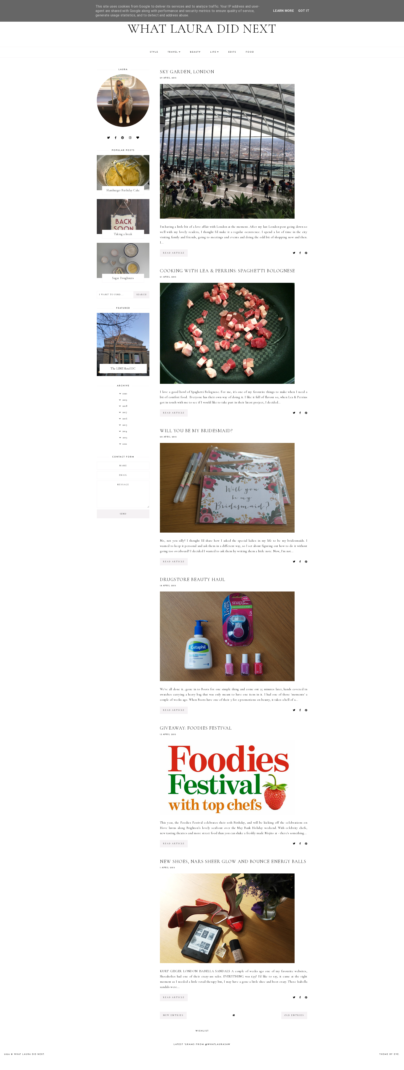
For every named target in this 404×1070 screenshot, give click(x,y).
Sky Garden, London (187, 71)
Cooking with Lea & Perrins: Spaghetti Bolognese (227, 271)
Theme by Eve (389, 1054)
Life (213, 52)
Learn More (283, 11)
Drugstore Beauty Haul (192, 579)
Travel (173, 52)
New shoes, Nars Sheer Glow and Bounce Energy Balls (233, 861)
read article (174, 253)
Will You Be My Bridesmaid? (196, 430)
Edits (232, 52)
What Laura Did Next (202, 28)
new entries (173, 1015)
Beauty (195, 52)
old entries (294, 1015)
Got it (303, 11)
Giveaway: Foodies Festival (196, 728)
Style (154, 52)
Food (250, 52)
